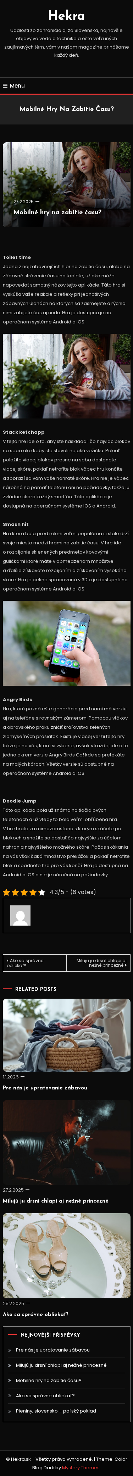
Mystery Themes (81, 1467)
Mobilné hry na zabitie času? (57, 213)
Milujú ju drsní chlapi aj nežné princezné (102, 963)
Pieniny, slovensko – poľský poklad (56, 1411)
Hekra (66, 16)
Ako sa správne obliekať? (25, 963)
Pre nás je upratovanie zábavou (45, 1088)
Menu (17, 85)
